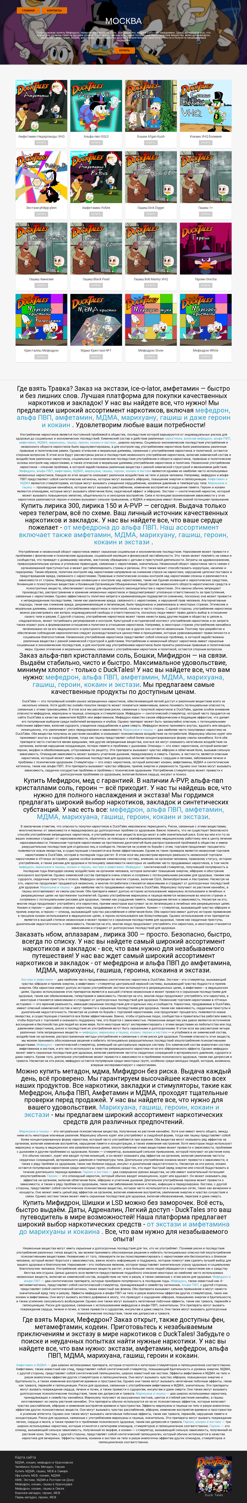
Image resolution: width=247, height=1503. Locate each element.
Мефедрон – (134, 867)
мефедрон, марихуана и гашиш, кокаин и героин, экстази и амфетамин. (72, 867)
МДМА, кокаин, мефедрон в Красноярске (44, 1462)
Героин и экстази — (97, 1172)
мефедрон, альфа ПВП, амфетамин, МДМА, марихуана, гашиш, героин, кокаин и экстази (128, 680)
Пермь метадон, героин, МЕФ (35, 1497)
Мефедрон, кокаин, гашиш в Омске (39, 1488)
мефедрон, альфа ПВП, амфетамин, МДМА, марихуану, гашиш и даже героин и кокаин (124, 417)
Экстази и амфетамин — (39, 979)
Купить (124, 50)
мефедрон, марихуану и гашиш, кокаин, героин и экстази (125, 1032)
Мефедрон (178, 1281)
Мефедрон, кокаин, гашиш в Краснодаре (43, 1484)
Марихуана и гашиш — (140, 729)
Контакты (54, 10)
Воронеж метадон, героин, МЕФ (37, 1493)
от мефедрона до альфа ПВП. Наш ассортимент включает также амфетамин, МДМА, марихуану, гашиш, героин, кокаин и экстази (123, 534)
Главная (28, 10)
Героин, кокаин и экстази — (204, 1422)
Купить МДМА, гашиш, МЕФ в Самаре (41, 1471)
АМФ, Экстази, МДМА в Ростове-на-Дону (44, 1480)
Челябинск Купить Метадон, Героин (40, 1467)
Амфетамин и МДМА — (33, 1365)
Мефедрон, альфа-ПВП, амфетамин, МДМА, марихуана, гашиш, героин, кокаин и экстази (85, 471)
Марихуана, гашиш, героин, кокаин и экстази (121, 1111)
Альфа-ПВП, (191, 1285)
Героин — (54, 1176)
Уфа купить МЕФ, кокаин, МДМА (37, 1475)
